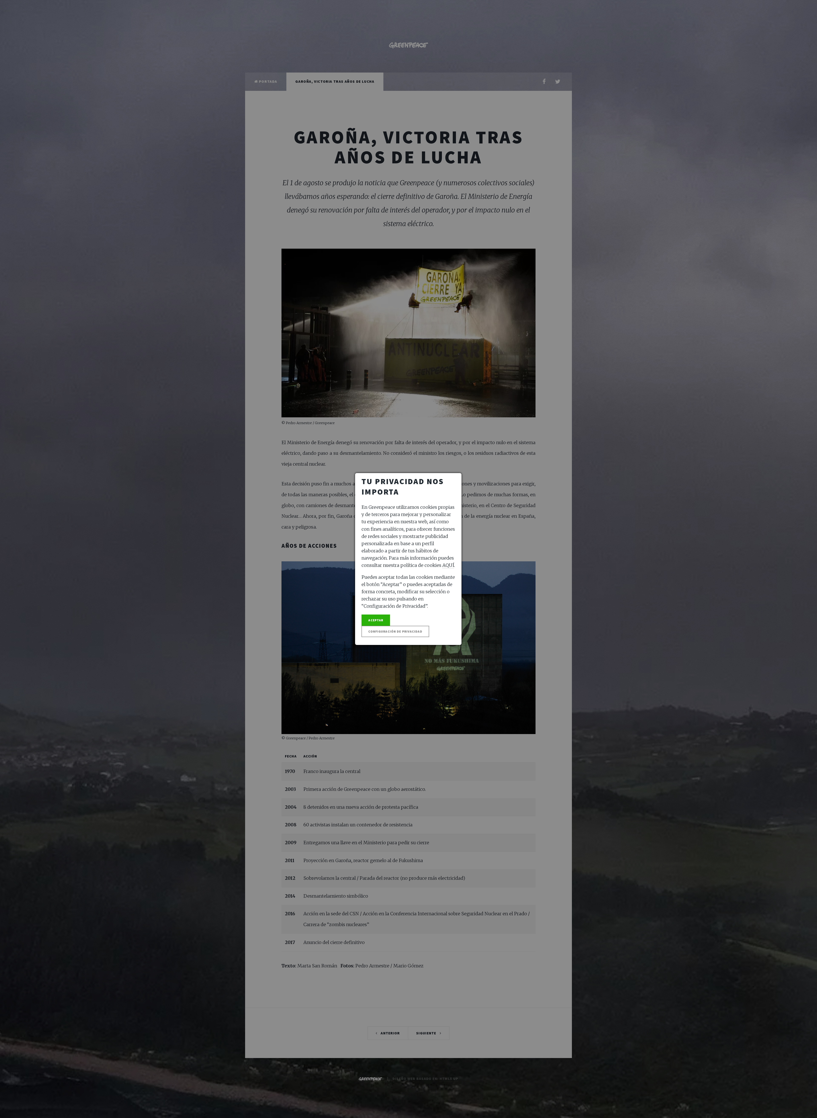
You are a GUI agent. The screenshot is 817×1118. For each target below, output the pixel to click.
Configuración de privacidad (395, 631)
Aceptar (375, 620)
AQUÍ (448, 565)
